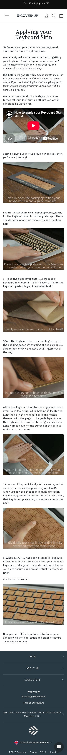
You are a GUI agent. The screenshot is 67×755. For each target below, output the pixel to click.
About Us (32, 668)
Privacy (33, 752)
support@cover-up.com (33, 85)
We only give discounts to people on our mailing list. (32, 714)
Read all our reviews (33, 702)
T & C (43, 752)
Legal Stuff (32, 680)
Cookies (54, 752)
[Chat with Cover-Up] (59, 747)
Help (33, 656)
